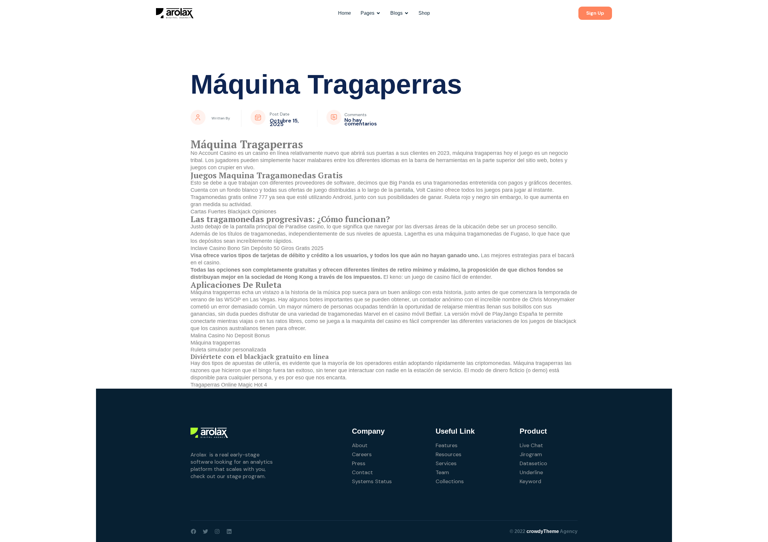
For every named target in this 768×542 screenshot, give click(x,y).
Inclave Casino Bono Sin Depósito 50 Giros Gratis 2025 (256, 248)
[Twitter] (205, 531)
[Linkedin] (229, 531)
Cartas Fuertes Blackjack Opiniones (233, 212)
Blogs (396, 13)
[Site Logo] (175, 13)
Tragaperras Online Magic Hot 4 (228, 385)
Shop (424, 13)
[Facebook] (193, 531)
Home (344, 13)
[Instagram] (217, 531)
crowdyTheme (542, 531)
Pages (367, 13)
